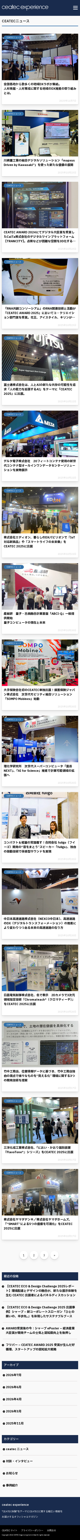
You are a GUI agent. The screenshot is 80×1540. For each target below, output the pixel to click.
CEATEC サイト (9, 1530)
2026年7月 (13, 1375)
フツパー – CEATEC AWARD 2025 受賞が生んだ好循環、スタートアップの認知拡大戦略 (40, 1347)
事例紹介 (12, 1485)
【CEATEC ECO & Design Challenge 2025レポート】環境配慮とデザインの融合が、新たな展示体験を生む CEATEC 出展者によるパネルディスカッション (41, 1291)
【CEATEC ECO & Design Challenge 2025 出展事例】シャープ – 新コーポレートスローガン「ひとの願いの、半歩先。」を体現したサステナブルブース (40, 1312)
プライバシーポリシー (32, 1530)
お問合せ (51, 1530)
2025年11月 (15, 1423)
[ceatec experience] (25, 8)
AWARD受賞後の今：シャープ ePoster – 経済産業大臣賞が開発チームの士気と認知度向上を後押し (40, 1330)
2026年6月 (13, 1387)
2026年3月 (13, 1411)
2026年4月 (14, 1399)
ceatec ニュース (17, 1449)
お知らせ (12, 1473)
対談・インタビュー (19, 1461)
